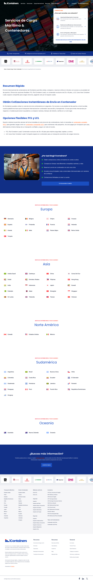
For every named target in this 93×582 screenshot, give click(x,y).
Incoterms (54, 548)
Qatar (30, 291)
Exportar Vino (36, 529)
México (52, 334)
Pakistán (10, 291)
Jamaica (52, 383)
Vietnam (74, 297)
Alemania (11, 218)
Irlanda (10, 230)
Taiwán (20, 494)
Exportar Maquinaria (37, 527)
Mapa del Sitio (54, 554)
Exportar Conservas (37, 524)
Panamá (73, 383)
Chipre (52, 218)
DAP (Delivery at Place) (52, 494)
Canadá (10, 334)
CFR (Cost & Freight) (52, 496)
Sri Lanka (10, 297)
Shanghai (53, 291)
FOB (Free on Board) (52, 503)
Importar (35, 501)
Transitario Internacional (38, 554)
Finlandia (32, 224)
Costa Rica (32, 377)
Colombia (11, 377)
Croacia (73, 218)
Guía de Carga (10, 69)
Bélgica (31, 218)
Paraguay (11, 389)
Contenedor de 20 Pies (52, 524)
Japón (52, 285)
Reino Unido (75, 230)
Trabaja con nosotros (74, 551)
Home (5, 69)
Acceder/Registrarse (83, 3)
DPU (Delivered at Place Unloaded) (55, 515)
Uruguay (10, 395)
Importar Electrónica (37, 509)
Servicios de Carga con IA (38, 542)
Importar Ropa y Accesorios (39, 505)
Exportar (35, 518)
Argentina (11, 372)
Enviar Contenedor (18, 69)
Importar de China (36, 503)
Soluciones (35, 548)
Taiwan (52, 297)
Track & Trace (73, 545)
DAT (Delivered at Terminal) (53, 509)
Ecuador (52, 377)
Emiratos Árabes (34, 279)
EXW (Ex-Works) (51, 511)
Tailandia (32, 297)
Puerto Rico (53, 389)
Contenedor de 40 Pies (52, 522)
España (10, 224)
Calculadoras (54, 545)
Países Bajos (54, 230)
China (52, 273)
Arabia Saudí (12, 273)
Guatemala (11, 383)
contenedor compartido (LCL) (35, 124)
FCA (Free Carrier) (51, 507)
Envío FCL (35, 492)
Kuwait (73, 285)
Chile (73, 372)
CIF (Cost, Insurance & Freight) (54, 492)
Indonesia (32, 285)
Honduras (32, 383)
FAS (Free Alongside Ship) (53, 513)
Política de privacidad (74, 557)
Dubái (9, 279)
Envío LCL (35, 494)
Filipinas (52, 279)
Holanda (74, 224)
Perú (30, 389)
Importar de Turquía (37, 511)
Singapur (74, 291)
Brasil (30, 372)
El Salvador (75, 377)
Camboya (32, 273)
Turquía (10, 236)
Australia (10, 432)
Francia (52, 224)
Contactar (74, 3)
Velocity (12, 566)
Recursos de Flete (55, 542)
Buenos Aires (54, 372)
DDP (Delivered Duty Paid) (53, 505)
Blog (52, 551)
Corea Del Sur (75, 273)
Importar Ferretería (37, 507)
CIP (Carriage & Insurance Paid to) (55, 501)
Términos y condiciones (74, 554)
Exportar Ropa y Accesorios (39, 522)
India (9, 285)
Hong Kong (74, 279)
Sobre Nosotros (55, 3)
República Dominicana (78, 389)
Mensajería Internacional (38, 551)
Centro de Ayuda (40, 458)
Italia (30, 230)
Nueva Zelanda (34, 432)
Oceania (52, 432)
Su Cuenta (72, 542)
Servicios (35, 545)
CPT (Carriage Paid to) (52, 498)
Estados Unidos (34, 334)
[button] (68, 3)
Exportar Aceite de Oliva (38, 520)
